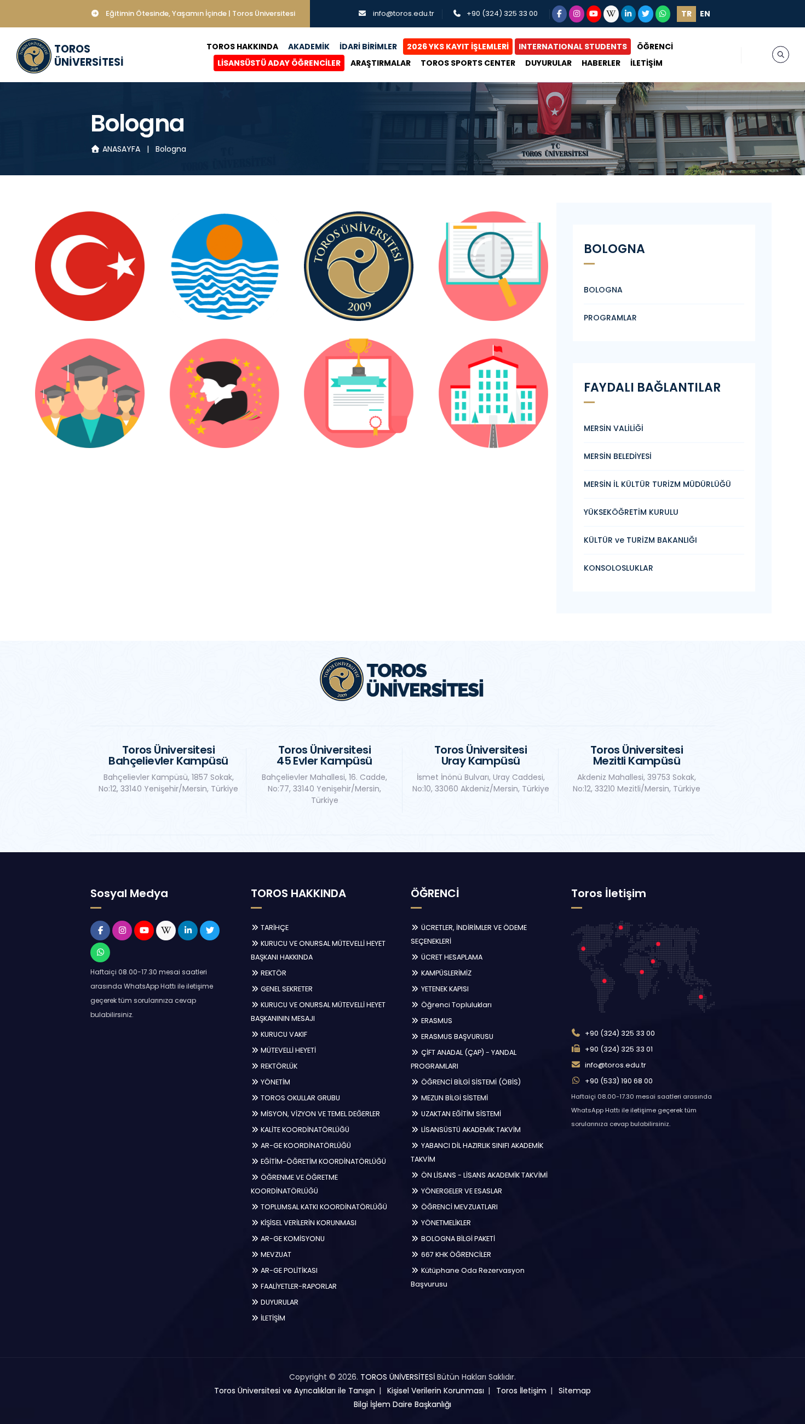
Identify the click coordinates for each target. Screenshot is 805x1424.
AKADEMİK (309, 46)
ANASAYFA (121, 148)
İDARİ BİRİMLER (368, 46)
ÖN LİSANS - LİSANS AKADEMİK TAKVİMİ (483, 1175)
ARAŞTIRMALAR (380, 63)
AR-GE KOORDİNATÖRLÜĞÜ (305, 1145)
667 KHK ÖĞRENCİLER (455, 1254)
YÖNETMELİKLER (445, 1222)
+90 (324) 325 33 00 (502, 13)
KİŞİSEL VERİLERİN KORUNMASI (308, 1222)
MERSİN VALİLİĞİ (613, 428)
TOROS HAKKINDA (242, 46)
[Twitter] (645, 13)
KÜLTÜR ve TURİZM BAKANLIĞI (640, 540)
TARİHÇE (274, 927)
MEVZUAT (275, 1254)
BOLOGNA (603, 289)
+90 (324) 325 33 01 (619, 1049)
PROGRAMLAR (610, 317)
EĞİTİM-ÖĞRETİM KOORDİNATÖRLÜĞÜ (322, 1161)
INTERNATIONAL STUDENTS (573, 46)
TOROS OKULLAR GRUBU (299, 1098)
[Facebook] (559, 13)
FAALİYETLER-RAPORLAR (298, 1286)
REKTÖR (272, 973)
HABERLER (601, 63)
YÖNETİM (274, 1082)
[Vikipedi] (611, 13)
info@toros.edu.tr (403, 13)
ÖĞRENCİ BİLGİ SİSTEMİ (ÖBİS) (470, 1082)
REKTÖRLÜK (278, 1066)
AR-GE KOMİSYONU (292, 1238)
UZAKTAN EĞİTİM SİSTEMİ (460, 1113)
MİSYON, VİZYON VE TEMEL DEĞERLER (319, 1113)
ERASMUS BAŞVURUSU (456, 1036)
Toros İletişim (521, 1390)
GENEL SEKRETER (286, 989)
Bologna (171, 148)
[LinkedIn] (628, 13)
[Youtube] (594, 13)
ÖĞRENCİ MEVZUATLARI (458, 1206)
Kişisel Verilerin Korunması (435, 1390)
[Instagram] (576, 13)
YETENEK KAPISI (444, 989)
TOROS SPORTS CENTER (468, 63)
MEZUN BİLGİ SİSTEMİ (453, 1098)
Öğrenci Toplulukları (455, 1004)
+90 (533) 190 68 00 (619, 1081)
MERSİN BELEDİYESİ (618, 456)
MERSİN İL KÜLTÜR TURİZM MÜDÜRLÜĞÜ (657, 484)
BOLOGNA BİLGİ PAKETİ (457, 1238)
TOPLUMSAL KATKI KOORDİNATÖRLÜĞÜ (323, 1206)
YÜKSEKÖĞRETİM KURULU (631, 512)
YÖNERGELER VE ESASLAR (460, 1191)
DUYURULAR (548, 63)
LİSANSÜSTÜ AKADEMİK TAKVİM (470, 1129)
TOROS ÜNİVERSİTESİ (397, 1376)
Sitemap (575, 1390)
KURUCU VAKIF (283, 1034)
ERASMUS (435, 1020)
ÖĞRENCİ (655, 46)
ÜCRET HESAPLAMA (450, 957)
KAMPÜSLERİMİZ (445, 973)
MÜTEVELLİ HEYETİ (287, 1050)
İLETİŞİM (646, 63)
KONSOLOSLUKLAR (618, 567)
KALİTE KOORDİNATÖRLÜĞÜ (304, 1129)
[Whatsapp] (663, 13)
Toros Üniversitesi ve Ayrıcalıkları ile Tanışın (294, 1390)
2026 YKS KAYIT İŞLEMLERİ (458, 46)
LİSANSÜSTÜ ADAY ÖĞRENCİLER (279, 63)
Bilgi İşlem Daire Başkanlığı (402, 1404)
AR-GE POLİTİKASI (288, 1270)
